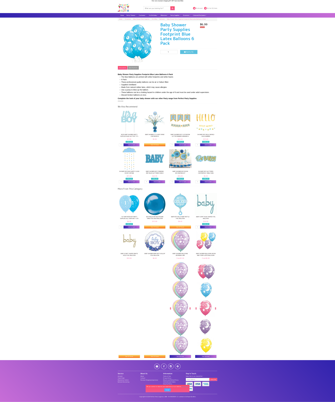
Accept (167, 390)
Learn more (185, 386)
